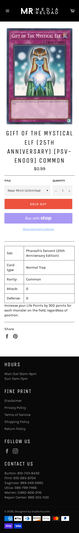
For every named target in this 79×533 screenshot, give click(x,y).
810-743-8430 (28, 473)
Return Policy (14, 429)
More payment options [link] (38, 229)
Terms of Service (17, 415)
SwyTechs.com (40, 511)
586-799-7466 (25, 488)
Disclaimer (13, 400)
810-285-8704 (24, 478)
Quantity (59, 180)
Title (7, 180)
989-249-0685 (31, 483)
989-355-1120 (38, 497)
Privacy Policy (15, 408)
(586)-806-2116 (29, 492)
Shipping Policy (16, 422)
